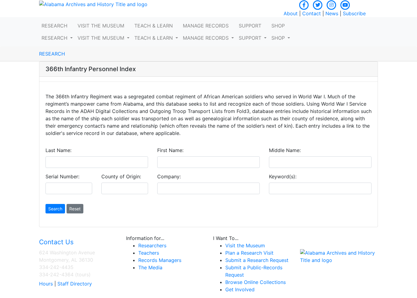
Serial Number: (62, 176)
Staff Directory (74, 284)
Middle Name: (285, 150)
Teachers (148, 253)
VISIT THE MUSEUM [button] (101, 26)
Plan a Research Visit (249, 253)
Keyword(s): (282, 176)
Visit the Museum (245, 245)
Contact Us (56, 242)
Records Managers (159, 260)
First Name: (170, 150)
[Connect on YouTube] (345, 4)
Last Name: (58, 150)
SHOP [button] (278, 26)
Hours (46, 284)
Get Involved (240, 289)
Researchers (152, 245)
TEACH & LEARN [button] (153, 26)
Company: (169, 176)
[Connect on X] (318, 4)
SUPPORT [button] (250, 26)
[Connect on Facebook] (304, 4)
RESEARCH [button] (54, 26)
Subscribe (354, 13)
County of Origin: (121, 176)
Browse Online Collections (255, 282)
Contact (311, 13)
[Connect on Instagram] (331, 4)
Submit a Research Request (256, 260)
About (291, 13)
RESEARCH (52, 54)
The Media (150, 267)
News (331, 13)
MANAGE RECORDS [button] (206, 26)
